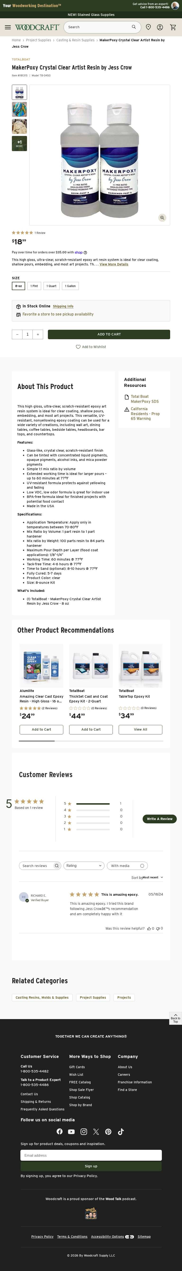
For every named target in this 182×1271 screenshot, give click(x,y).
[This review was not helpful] (157, 928)
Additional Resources (135, 382)
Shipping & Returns (36, 1102)
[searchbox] (35, 866)
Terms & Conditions (72, 1237)
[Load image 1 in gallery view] (19, 92)
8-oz (18, 286)
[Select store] (148, 27)
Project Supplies (38, 40)
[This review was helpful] (149, 928)
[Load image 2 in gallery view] (19, 109)
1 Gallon (70, 286)
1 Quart (51, 286)
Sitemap (144, 1237)
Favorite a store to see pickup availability (58, 314)
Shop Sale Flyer (81, 1090)
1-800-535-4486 (35, 1085)
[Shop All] (7, 27)
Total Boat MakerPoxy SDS (145, 399)
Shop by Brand (80, 1105)
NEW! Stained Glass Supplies (91, 15)
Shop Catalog (79, 1097)
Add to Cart (41, 729)
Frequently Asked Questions (42, 1109)
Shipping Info (63, 306)
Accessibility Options (107, 1237)
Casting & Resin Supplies (75, 40)
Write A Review (160, 819)
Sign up (91, 1166)
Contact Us (29, 1094)
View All (140, 729)
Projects (124, 997)
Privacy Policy (85, 1176)
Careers (124, 1074)
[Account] (159, 27)
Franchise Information (135, 1082)
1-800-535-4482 (35, 1071)
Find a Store (127, 1090)
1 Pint (34, 286)
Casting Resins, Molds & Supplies (42, 997)
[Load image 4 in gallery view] (19, 143)
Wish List (76, 1074)
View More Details (114, 264)
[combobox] (84, 866)
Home (16, 40)
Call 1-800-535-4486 (155, 7)
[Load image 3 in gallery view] (19, 126)
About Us (125, 1067)
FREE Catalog (80, 1082)
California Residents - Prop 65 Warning (145, 414)
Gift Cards (77, 1067)
